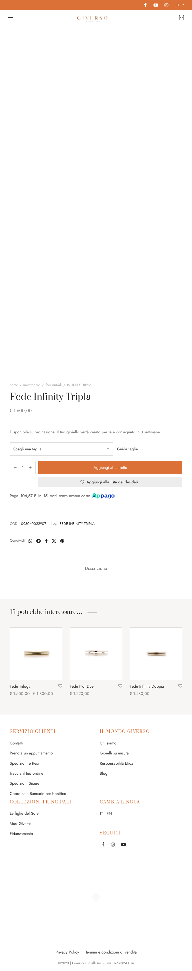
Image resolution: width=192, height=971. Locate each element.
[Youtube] (155, 5)
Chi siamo (108, 743)
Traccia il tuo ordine (26, 773)
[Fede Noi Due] (96, 654)
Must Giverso (21, 823)
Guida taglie (127, 449)
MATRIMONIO (31, 384)
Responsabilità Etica (116, 763)
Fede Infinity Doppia (147, 686)
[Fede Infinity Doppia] (156, 654)
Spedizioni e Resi (24, 763)
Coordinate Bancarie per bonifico (38, 793)
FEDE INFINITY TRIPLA (77, 523)
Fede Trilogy (20, 686)
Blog (104, 773)
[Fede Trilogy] (36, 654)
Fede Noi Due (82, 686)
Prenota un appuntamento (31, 753)
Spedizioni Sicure (24, 783)
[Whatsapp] (30, 541)
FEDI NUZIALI (54, 384)
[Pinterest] (62, 541)
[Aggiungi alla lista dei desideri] (60, 686)
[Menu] (11, 17)
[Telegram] (38, 541)
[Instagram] (166, 5)
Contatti (16, 743)
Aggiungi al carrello (110, 467)
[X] (54, 541)
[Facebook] (145, 5)
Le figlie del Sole (24, 813)
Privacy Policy (67, 952)
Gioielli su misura (114, 753)
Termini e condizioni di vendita (111, 952)
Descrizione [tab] (96, 568)
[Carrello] (181, 18)
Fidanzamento (21, 833)
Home (14, 384)
